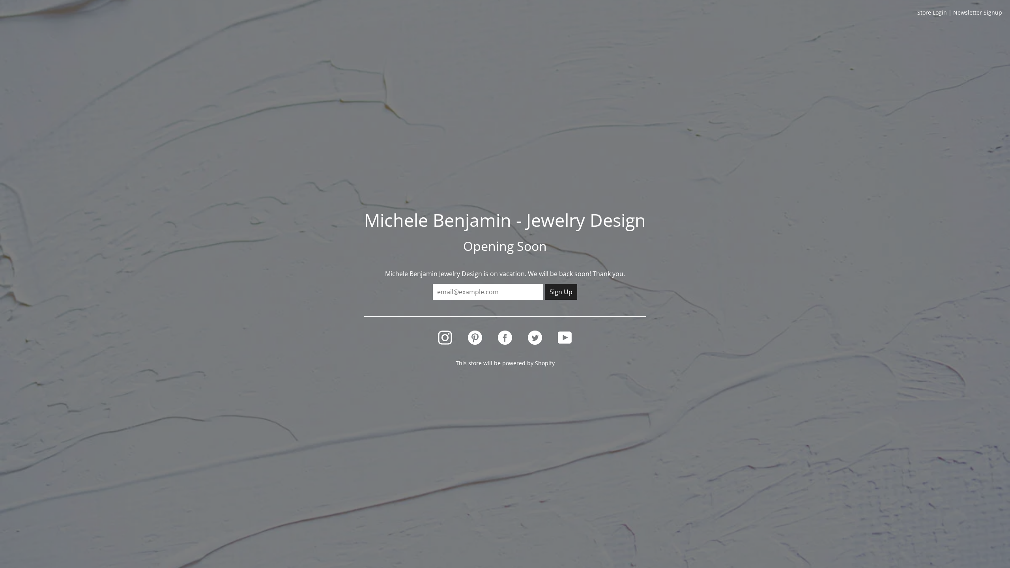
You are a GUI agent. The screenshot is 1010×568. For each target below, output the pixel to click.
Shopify (545, 363)
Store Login (932, 12)
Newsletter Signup (977, 12)
